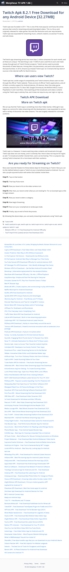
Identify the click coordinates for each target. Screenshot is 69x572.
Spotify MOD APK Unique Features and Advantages (22, 296)
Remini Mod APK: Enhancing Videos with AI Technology (23, 305)
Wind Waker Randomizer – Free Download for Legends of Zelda (26, 513)
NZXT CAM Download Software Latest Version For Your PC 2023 (26, 378)
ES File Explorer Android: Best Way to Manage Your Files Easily (26, 259)
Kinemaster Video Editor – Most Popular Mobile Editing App (25, 534)
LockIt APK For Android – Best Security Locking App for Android (26, 448)
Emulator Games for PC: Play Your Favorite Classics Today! (25, 280)
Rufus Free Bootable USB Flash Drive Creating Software (23, 375)
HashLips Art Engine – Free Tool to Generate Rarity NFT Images (26, 445)
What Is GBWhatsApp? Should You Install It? (19, 537)
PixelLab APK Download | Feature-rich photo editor (22, 332)
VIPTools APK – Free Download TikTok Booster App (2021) (24, 510)
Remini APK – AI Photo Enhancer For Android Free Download (25, 549)
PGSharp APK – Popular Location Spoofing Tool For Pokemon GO (27, 381)
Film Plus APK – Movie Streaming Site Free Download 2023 (25, 393)
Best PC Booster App (11, 283)
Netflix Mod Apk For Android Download (18, 290)
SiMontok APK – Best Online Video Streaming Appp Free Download (27, 365)
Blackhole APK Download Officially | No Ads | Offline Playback (26, 274)
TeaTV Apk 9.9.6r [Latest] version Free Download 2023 (24, 233)
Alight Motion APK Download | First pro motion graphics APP (26, 482)
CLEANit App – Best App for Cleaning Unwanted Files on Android (27, 433)
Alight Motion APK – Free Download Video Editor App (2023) (25, 519)
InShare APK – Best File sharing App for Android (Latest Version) (26, 457)
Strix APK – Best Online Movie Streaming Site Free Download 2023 (27, 411)
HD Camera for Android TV (14, 553)
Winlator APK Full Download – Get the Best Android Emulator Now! (28, 268)
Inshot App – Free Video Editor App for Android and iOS (24, 531)
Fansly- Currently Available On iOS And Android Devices (24, 335)
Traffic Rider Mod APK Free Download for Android (22, 314)
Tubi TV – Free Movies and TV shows (17, 500)
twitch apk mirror (37, 224)
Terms (36, 563)
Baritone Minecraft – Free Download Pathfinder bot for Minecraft (27, 503)
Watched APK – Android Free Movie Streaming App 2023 (24, 418)
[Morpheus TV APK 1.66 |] (3, 3)
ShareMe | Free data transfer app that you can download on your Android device (33, 540)
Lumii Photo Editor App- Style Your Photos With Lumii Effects (26, 372)
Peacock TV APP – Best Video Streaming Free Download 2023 (25, 402)
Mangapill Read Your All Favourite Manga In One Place (23, 387)
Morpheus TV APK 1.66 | (19, 2)
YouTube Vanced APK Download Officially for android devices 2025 (28, 262)
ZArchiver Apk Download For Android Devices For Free (23, 491)
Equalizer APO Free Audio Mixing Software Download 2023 (25, 390)
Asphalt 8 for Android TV (13, 485)
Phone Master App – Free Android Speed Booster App (23, 430)
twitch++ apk (14, 227)
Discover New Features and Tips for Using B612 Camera (24, 302)
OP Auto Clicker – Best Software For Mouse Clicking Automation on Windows (31, 436)
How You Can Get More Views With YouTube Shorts (22, 528)
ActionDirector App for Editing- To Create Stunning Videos (25, 369)
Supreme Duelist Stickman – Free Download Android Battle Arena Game (29, 442)
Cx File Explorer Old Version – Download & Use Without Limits (26, 256)
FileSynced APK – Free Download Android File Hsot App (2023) (26, 461)
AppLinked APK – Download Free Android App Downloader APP (26, 464)
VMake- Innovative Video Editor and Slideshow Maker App (25, 353)
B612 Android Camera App (14, 494)
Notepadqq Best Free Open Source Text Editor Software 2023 (26, 384)
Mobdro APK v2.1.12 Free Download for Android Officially (25, 230)
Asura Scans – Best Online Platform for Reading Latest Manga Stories (28, 427)
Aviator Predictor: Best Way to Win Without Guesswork (23, 253)
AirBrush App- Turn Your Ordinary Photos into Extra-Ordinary (26, 356)
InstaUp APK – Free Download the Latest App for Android (24, 473)
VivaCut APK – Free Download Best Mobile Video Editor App (25, 516)
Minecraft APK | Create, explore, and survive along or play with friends (29, 287)
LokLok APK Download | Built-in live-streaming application (25, 317)
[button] (57, 3)
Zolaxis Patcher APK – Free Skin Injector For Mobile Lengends (25, 543)
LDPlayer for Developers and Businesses (18, 308)
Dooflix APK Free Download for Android (18, 293)
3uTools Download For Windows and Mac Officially (22, 399)
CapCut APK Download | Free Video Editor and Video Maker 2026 (27, 250)
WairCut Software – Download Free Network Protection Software (27, 467)
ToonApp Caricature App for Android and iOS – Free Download (26, 470)
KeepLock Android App (12, 497)
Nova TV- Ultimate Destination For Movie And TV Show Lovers (26, 341)
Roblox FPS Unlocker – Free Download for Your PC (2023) (24, 525)
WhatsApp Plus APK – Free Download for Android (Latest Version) (27, 454)
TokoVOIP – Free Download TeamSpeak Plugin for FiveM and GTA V (28, 507)
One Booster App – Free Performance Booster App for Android (26, 424)
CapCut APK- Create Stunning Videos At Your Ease (21, 359)
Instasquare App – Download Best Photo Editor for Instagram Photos (28, 476)
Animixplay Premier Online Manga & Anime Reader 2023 (24, 405)
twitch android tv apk (12, 224)
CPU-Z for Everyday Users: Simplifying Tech (19, 311)
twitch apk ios (26, 224)
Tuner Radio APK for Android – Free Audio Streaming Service (25, 362)
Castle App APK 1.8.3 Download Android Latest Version (23, 320)
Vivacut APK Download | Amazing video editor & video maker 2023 (28, 479)
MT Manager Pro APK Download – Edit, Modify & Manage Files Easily (28, 265)
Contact (42, 563)
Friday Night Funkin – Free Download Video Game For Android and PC (29, 421)
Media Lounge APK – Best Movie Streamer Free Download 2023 (26, 408)
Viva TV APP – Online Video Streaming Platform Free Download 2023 (28, 415)
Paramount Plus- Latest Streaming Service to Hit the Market (25, 350)
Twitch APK (9, 222)
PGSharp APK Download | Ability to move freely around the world (27, 323)
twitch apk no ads (51, 224)
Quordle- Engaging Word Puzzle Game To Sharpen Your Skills (26, 338)
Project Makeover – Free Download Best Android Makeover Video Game (29, 439)
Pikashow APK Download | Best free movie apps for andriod (25, 488)
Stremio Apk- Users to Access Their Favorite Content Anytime (25, 344)
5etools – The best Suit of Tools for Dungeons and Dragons (25, 546)
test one (7, 451)
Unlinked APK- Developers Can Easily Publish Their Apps (24, 347)
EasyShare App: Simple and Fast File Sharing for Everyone (24, 277)
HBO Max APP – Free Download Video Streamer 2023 (23, 396)
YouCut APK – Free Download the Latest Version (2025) (23, 522)
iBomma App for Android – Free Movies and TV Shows (23, 299)
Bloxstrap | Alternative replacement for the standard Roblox (25, 271)
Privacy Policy (28, 563)
